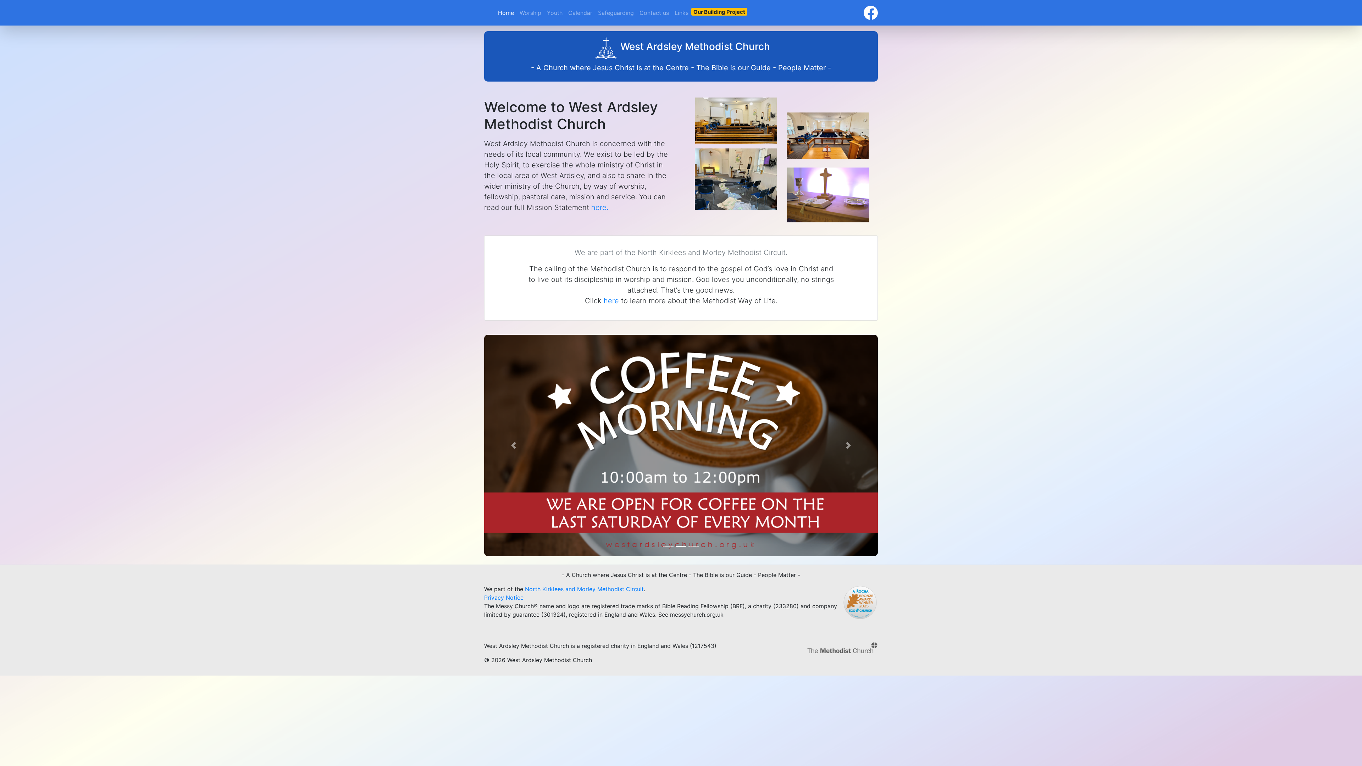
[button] (513, 445)
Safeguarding (616, 12)
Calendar (580, 12)
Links (681, 12)
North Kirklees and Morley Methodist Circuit (584, 589)
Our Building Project (719, 12)
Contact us (654, 12)
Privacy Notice (504, 597)
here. (599, 207)
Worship (530, 12)
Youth (555, 12)
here (611, 300)
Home (506, 12)
